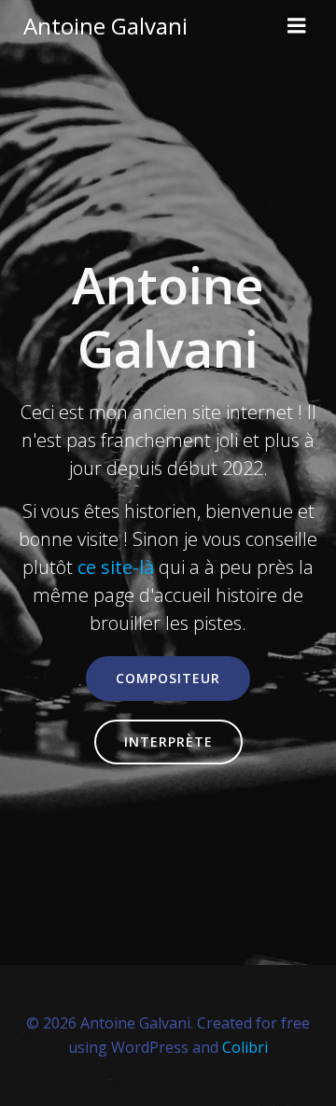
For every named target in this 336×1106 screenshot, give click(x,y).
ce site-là (115, 567)
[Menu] (297, 26)
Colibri (245, 1047)
